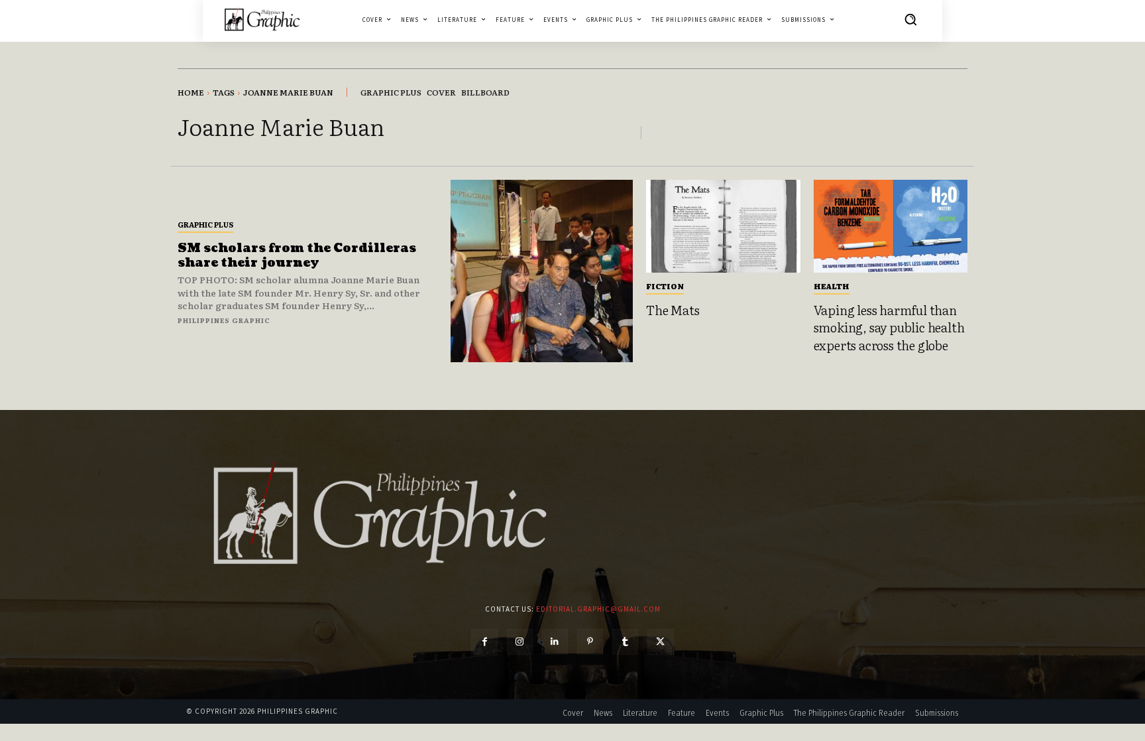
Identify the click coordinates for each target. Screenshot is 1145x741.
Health (831, 286)
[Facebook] (484, 642)
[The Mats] (723, 226)
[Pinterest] (590, 642)
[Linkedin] (555, 642)
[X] (660, 642)
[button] (910, 19)
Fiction (665, 286)
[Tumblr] (625, 642)
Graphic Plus (205, 224)
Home (191, 92)
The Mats (672, 310)
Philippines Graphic (224, 320)
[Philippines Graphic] (262, 19)
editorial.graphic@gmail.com (598, 609)
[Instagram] (520, 642)
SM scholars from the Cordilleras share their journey (297, 255)
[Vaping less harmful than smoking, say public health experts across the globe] (891, 226)
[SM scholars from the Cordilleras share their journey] (542, 271)
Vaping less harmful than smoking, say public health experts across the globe (889, 327)
